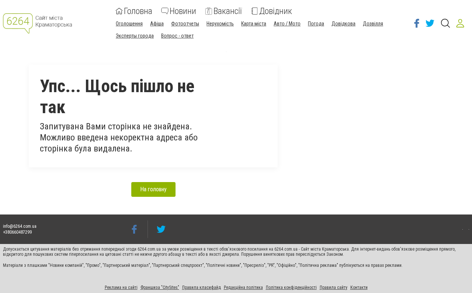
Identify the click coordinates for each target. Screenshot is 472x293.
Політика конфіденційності (291, 287)
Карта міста (253, 24)
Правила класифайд (201, 287)
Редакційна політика (243, 287)
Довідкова (343, 24)
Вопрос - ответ (177, 36)
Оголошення (129, 24)
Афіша (157, 24)
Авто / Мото (287, 24)
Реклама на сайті (121, 287)
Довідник (275, 11)
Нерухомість (220, 24)
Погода (316, 24)
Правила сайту (333, 287)
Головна (138, 11)
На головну (153, 189)
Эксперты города (135, 36)
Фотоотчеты (185, 24)
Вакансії (228, 11)
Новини (183, 11)
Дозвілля (373, 24)
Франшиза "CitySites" (159, 287)
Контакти (359, 287)
